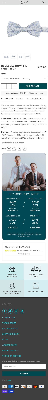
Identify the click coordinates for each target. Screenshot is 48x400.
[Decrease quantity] (4, 86)
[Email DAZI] (22, 311)
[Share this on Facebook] (14, 148)
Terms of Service (11, 356)
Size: (3, 73)
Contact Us (8, 317)
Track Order (9, 323)
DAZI (9, 380)
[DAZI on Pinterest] (11, 311)
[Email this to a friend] (24, 148)
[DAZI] (24, 2)
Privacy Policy (10, 350)
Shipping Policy (10, 334)
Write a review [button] (24, 254)
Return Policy (10, 328)
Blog (5, 339)
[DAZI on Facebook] (5, 311)
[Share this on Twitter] (9, 148)
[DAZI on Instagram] (16, 311)
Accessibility (9, 345)
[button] (44, 29)
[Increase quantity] (14, 86)
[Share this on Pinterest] (19, 148)
